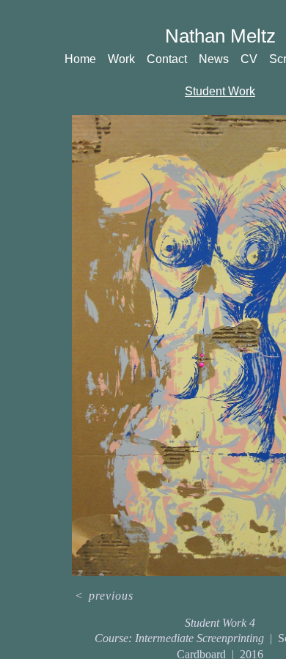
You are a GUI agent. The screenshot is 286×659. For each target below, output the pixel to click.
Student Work (220, 91)
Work (121, 59)
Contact (167, 59)
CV (249, 59)
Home (80, 59)
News (214, 59)
